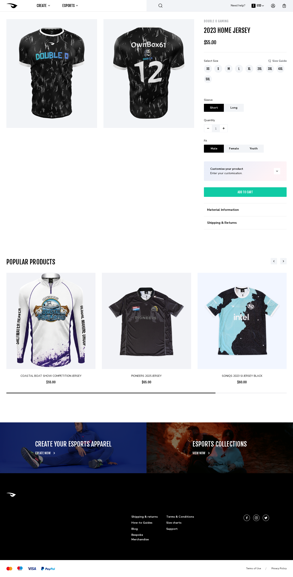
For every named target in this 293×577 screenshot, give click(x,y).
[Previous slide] (274, 261)
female (234, 148)
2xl (260, 69)
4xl (280, 69)
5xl (208, 79)
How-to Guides (141, 523)
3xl (270, 69)
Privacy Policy (279, 568)
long (233, 108)
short (214, 108)
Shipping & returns (144, 517)
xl (249, 69)
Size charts (173, 523)
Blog (134, 529)
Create (42, 5)
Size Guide (279, 61)
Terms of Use (253, 568)
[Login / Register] (273, 5)
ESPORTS (68, 5)
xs (207, 69)
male (214, 148)
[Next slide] (283, 261)
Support (172, 529)
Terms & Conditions (180, 517)
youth (254, 148)
